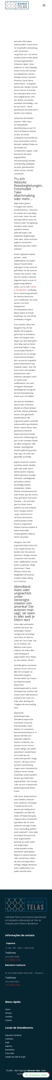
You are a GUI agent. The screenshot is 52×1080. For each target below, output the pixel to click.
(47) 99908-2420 (12, 960)
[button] (36, 1074)
